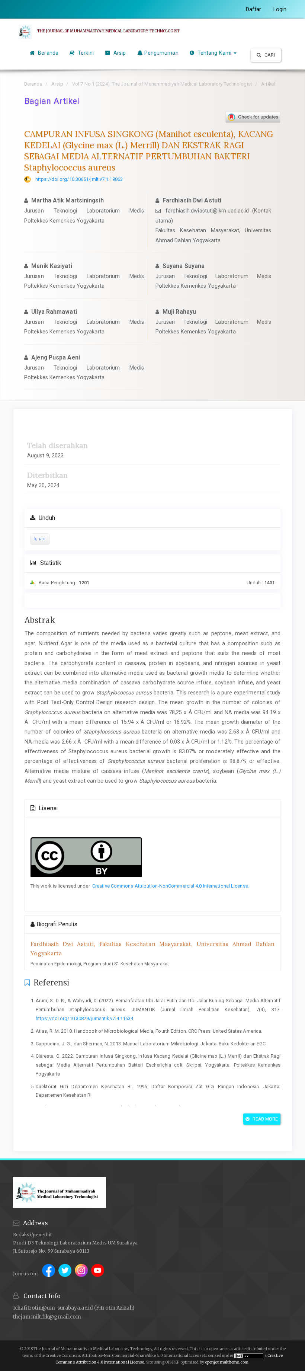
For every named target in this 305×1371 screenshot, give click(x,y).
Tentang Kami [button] (214, 53)
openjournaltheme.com (226, 1362)
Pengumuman (161, 53)
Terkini (85, 53)
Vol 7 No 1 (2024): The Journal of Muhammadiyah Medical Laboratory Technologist (162, 84)
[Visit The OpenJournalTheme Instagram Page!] (82, 1273)
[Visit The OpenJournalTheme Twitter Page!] (65, 1273)
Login (280, 9)
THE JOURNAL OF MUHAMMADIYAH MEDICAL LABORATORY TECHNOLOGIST (108, 31)
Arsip (119, 53)
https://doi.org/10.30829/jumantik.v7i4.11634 (84, 1018)
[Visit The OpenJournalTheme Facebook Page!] (49, 1273)
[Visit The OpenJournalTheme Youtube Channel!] (97, 1273)
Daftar (253, 9)
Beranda (47, 53)
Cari (269, 55)
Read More (264, 1119)
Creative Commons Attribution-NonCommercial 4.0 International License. (170, 886)
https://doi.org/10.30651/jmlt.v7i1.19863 (79, 179)
